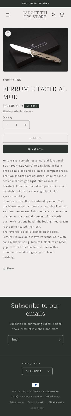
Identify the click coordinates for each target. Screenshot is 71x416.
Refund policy (53, 396)
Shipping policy (57, 402)
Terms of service (36, 402)
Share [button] (10, 268)
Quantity (7, 117)
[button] (7, 15)
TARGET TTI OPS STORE (33, 392)
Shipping (7, 111)
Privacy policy (17, 402)
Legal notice (37, 408)
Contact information (32, 396)
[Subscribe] (59, 339)
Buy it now (35, 149)
